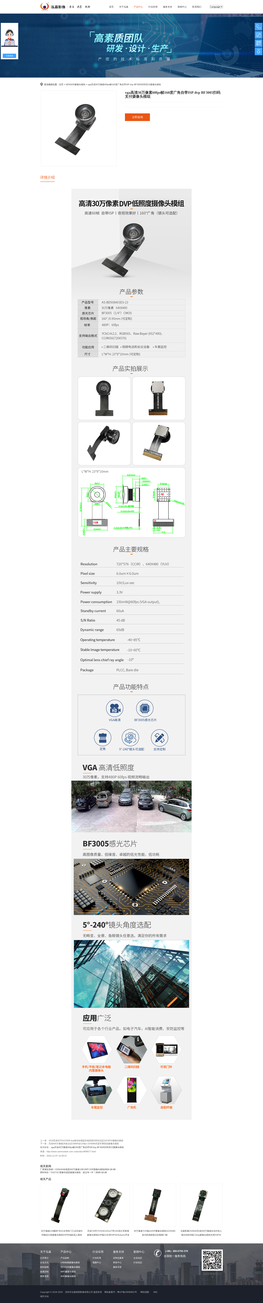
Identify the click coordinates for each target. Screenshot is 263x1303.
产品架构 (65, 1258)
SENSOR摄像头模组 (75, 84)
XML (155, 1292)
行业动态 (137, 1262)
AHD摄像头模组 (68, 1276)
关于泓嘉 (123, 6)
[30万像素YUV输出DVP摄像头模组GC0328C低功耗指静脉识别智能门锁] (154, 1205)
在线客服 (9, 56)
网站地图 (144, 1292)
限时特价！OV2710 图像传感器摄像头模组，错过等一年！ (68, 1172)
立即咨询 (137, 117)
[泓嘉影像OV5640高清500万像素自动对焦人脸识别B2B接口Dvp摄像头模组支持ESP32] (201, 1205)
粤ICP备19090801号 (127, 1292)
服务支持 (167, 6)
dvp (94, 1147)
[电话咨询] (258, 26)
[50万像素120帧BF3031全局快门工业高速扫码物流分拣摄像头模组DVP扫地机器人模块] (61, 1205)
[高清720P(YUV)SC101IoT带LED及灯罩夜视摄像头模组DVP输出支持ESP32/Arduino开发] (108, 1205)
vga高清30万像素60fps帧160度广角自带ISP (71, 1147)
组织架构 (44, 1267)
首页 (111, 6)
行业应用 (153, 6)
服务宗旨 (117, 1267)
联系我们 (196, 6)
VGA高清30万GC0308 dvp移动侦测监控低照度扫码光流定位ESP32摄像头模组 (86, 1140)
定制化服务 (118, 1258)
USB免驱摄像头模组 (70, 1262)
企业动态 (137, 1258)
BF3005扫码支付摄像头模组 (110, 1147)
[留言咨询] (258, 35)
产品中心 (138, 6)
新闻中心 (182, 6)
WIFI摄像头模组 (68, 1271)
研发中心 (117, 1262)
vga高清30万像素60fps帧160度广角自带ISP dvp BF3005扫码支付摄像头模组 (124, 84)
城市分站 (44, 1296)
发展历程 (44, 1271)
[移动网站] (258, 43)
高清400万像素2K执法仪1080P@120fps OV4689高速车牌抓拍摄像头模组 (84, 1143)
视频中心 (97, 1262)
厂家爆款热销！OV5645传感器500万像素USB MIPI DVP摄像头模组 (72, 1169)
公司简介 (44, 1258)
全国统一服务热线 (175, 1256)
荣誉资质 (44, 1276)
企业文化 (44, 1262)
